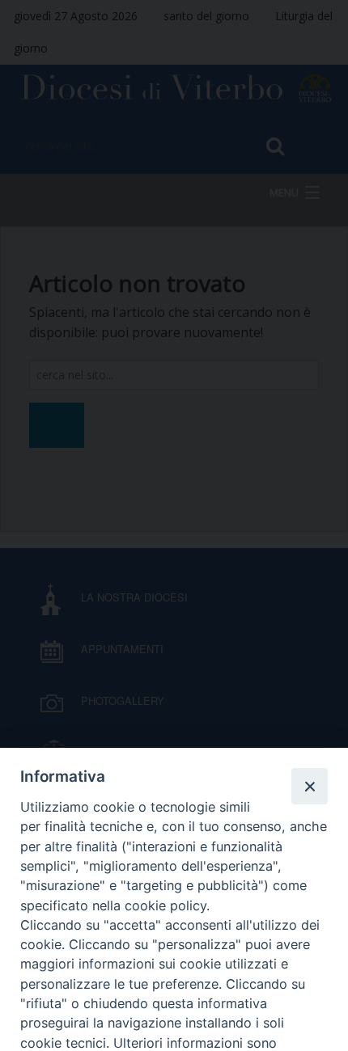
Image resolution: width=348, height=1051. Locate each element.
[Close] (309, 786)
